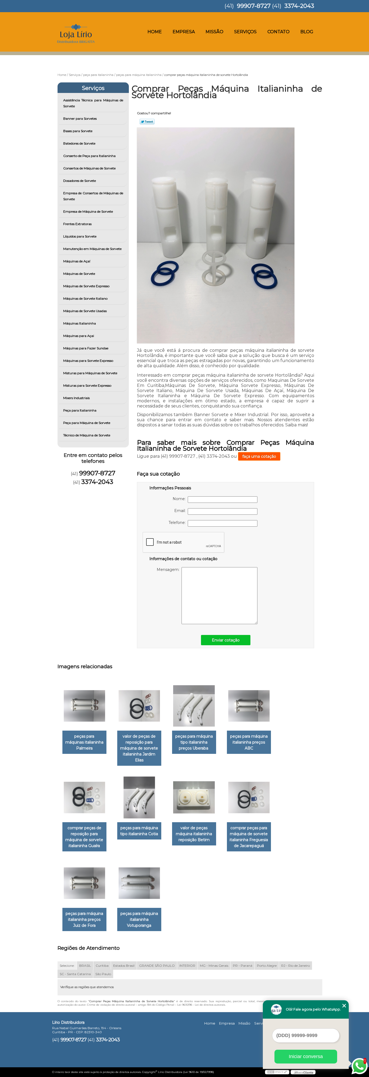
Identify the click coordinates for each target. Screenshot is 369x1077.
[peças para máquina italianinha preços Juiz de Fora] (84, 883)
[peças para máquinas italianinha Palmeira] (84, 706)
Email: (181, 510)
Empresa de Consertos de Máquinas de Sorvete (93, 196)
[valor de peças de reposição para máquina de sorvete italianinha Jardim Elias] (139, 706)
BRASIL (85, 966)
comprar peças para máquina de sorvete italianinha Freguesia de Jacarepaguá (249, 836)
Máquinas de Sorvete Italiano (85, 298)
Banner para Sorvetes (80, 118)
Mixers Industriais (76, 398)
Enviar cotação (226, 640)
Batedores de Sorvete (79, 143)
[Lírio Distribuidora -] (83, 23)
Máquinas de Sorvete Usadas (85, 311)
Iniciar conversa (306, 1056)
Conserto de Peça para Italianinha (89, 156)
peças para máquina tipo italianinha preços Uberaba (194, 742)
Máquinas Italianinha (79, 323)
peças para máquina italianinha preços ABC (249, 742)
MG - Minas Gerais (214, 966)
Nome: (180, 498)
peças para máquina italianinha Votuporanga (139, 919)
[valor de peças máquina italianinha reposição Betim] (194, 797)
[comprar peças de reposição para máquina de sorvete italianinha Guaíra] (84, 797)
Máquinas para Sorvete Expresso (88, 361)
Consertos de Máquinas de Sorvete (89, 168)
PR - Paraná (242, 966)
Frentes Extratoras (77, 224)
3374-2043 (299, 5)
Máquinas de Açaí (76, 261)
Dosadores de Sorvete (79, 181)
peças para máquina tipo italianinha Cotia (139, 830)
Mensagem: (169, 569)
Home (154, 31)
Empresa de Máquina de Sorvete (88, 211)
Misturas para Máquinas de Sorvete (90, 373)
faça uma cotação (259, 456)
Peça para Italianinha (79, 410)
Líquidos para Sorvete (79, 236)
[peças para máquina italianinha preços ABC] (249, 706)
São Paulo (103, 974)
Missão (214, 31)
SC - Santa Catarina (75, 974)
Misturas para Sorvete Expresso (87, 385)
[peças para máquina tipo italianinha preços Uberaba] (194, 706)
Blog (306, 31)
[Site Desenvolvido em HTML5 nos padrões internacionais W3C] (277, 1072)
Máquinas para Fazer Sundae (85, 348)
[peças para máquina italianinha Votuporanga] (139, 883)
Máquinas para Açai (78, 336)
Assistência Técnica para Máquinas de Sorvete (93, 103)
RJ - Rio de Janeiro (295, 966)
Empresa (184, 31)
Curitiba (102, 966)
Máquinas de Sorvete (79, 274)
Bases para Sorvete (77, 131)
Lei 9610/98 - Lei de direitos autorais (201, 1004)
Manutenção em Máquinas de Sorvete (92, 249)
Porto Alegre (267, 966)
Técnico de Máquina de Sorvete (86, 435)
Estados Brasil (124, 966)
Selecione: (67, 966)
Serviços (245, 31)
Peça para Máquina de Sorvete (86, 423)
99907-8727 (254, 5)
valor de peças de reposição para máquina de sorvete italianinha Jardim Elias (139, 748)
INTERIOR (187, 966)
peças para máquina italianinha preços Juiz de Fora (84, 919)
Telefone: (178, 522)
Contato (278, 31)
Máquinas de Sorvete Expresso (86, 286)
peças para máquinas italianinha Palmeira (84, 742)
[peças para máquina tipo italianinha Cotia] (139, 797)
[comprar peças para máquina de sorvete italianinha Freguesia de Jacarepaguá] (249, 797)
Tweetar (147, 121)
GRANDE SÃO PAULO (157, 966)
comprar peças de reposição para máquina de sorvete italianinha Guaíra (84, 836)
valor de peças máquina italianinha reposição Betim (194, 833)
